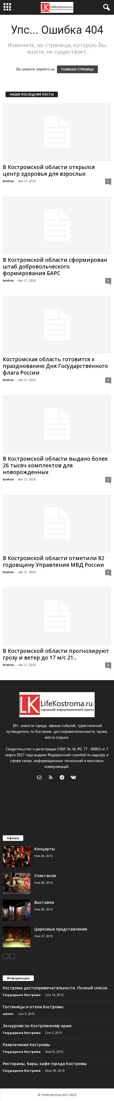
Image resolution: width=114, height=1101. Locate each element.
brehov (8, 181)
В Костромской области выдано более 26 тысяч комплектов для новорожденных (55, 465)
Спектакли (45, 875)
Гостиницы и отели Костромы (33, 1006)
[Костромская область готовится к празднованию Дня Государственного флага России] (57, 325)
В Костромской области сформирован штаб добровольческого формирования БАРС (55, 266)
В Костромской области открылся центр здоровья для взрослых (49, 170)
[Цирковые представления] (16, 936)
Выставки (44, 902)
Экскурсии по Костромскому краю (37, 1025)
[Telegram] (63, 778)
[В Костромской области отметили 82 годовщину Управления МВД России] (57, 523)
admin (8, 1014)
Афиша (13, 838)
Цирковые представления (60, 929)
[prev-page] (5, 956)
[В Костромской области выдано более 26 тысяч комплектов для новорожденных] (57, 424)
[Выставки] (16, 910)
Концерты (44, 848)
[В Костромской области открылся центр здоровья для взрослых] (57, 132)
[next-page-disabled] (12, 956)
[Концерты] (16, 856)
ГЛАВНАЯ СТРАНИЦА (77, 69)
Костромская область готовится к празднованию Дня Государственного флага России (55, 366)
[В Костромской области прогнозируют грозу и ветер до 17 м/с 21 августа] (57, 616)
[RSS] (52, 778)
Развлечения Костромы (26, 1044)
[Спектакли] (16, 883)
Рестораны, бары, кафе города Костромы (45, 1063)
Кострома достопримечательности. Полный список (55, 987)
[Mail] (40, 778)
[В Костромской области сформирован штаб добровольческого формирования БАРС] (57, 225)
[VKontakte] (74, 778)
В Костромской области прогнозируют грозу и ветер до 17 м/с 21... (56, 654)
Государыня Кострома (22, 995)
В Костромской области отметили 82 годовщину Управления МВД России (53, 561)
